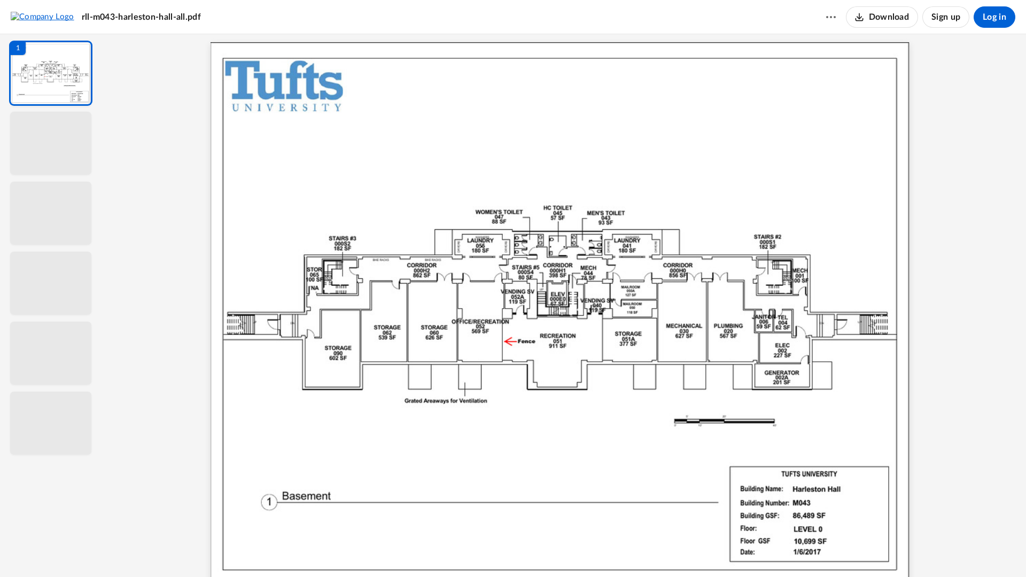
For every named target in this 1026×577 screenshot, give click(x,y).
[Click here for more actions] (831, 17)
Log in (994, 17)
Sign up (945, 17)
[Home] (42, 16)
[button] (51, 73)
